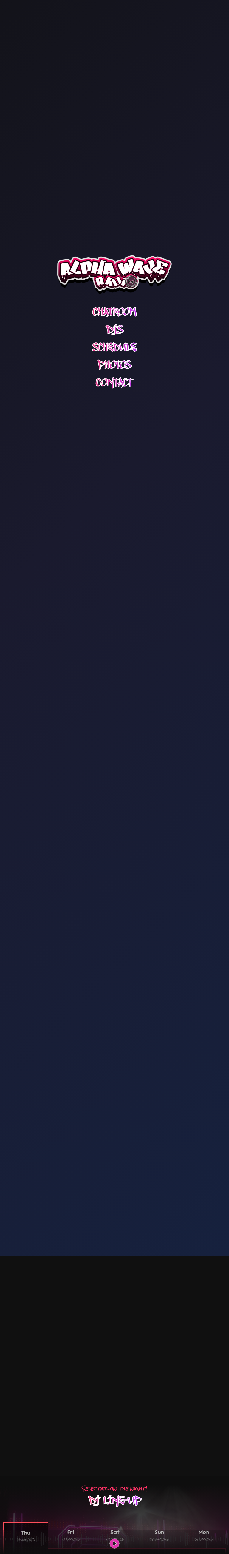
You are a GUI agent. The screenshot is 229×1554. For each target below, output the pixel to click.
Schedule (114, 347)
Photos (114, 365)
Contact (114, 383)
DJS (114, 330)
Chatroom (114, 312)
